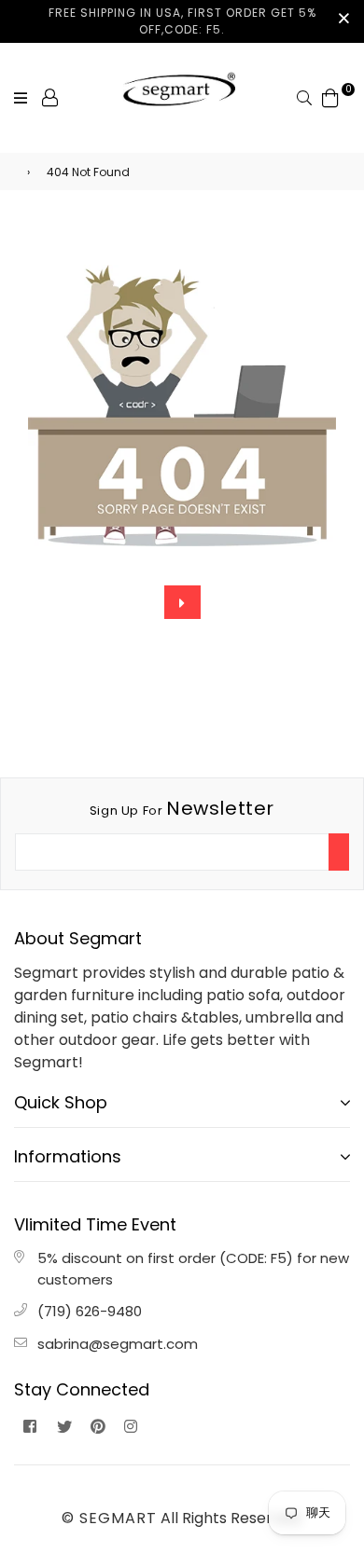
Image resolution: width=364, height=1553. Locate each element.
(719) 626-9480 (89, 1311)
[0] (330, 96)
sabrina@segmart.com (117, 1344)
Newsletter (182, 808)
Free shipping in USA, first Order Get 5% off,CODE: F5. (182, 21)
